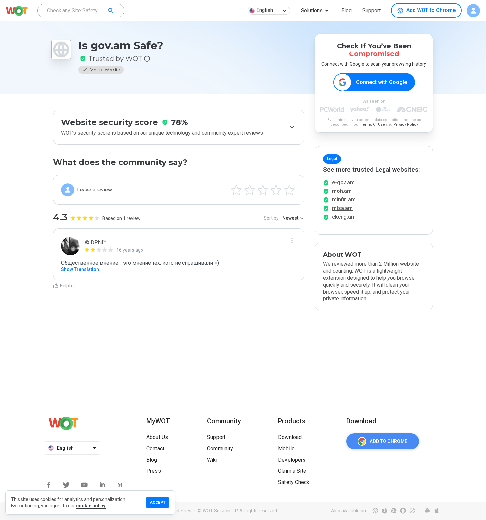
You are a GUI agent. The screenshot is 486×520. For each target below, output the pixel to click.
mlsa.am (342, 208)
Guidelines (180, 510)
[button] (316, 10)
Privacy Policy (405, 124)
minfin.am (344, 199)
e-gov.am (343, 182)
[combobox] (81, 10)
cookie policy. (91, 505)
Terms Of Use (373, 124)
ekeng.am (344, 217)
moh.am (342, 191)
